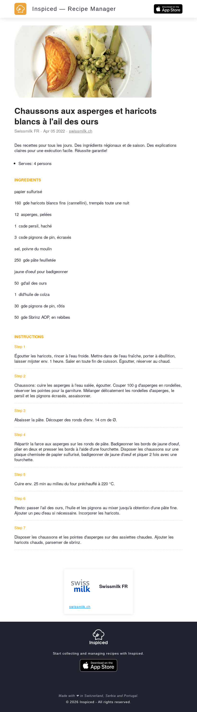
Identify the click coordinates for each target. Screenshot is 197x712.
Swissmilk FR (26, 131)
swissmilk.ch (80, 131)
